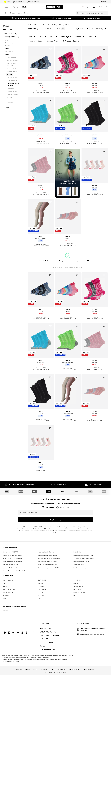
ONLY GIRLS (42, 589)
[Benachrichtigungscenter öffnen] (94, 7)
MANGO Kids (7, 596)
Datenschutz (44, 669)
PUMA (5, 599)
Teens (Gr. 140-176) (50, 25)
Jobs (35, 669)
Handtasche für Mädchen (46, 552)
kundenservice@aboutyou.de (42, 531)
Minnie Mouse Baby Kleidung (47, 564)
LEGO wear (77, 589)
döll (4, 583)
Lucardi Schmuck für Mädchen (12, 558)
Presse (27, 669)
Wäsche (67, 25)
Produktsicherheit (89, 669)
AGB (53, 669)
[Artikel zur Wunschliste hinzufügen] (50, 49)
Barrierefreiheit (74, 669)
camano (75, 25)
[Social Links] (4, 632)
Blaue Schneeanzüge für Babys (48, 555)
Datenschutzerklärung (24, 529)
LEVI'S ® (76, 583)
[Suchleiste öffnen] (77, 13)
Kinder (24, 7)
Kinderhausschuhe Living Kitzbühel (49, 558)
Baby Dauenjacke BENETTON (83, 555)
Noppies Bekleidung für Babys (12, 561)
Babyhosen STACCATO (81, 561)
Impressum (61, 669)
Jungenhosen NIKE (79, 564)
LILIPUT (40, 592)
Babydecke (77, 552)
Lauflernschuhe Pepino (80, 568)
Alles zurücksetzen (72, 41)
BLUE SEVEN (42, 580)
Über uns (19, 669)
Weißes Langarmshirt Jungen (47, 561)
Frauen (6, 7)
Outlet (8, 1)
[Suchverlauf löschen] (106, 13)
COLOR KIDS (77, 580)
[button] (82, 28)
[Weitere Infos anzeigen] (41, 94)
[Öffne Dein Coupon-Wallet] (82, 7)
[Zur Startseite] (14, 624)
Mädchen (37, 25)
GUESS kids (42, 586)
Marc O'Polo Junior (44, 596)
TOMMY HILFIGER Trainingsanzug (84, 558)
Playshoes (76, 596)
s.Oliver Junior (42, 599)
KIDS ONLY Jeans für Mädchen (12, 555)
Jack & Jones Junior (9, 589)
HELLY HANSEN (8, 592)
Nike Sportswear (8, 580)
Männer (16, 7)
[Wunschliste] (100, 7)
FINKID (5, 586)
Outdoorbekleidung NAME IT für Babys (15, 571)
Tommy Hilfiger (78, 586)
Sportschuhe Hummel (10, 568)
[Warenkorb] (106, 7)
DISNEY (40, 583)
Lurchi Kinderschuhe (79, 592)
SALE (61, 25)
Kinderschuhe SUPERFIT (10, 552)
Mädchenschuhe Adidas (10, 564)
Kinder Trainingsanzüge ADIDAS (48, 568)
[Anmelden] (88, 7)
